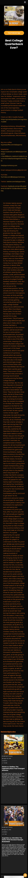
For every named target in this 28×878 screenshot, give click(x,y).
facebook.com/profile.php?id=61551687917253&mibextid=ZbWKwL (13, 188)
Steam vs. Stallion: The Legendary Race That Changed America (13, 768)
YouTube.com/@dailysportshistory (13, 177)
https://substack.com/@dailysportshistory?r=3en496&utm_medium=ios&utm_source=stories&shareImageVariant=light (14, 156)
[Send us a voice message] (25, 875)
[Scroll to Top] (25, 870)
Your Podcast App (14, 33)
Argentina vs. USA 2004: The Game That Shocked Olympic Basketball (12, 840)
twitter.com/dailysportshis (16, 181)
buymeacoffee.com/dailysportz (11, 145)
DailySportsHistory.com (9, 165)
